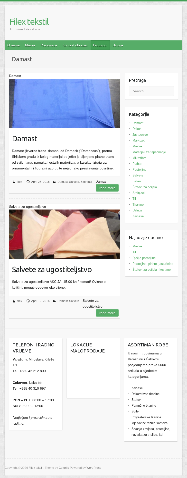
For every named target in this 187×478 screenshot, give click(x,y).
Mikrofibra (139, 158)
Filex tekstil (28, 21)
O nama (13, 45)
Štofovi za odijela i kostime (151, 269)
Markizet (138, 140)
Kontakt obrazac (75, 45)
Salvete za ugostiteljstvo (52, 269)
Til (134, 199)
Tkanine (138, 204)
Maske (30, 45)
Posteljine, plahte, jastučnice (152, 264)
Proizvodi (100, 45)
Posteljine (139, 169)
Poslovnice (49, 45)
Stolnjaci (86, 182)
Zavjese (138, 216)
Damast (24, 138)
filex (19, 182)
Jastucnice (140, 134)
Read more (107, 188)
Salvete (74, 182)
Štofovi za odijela (144, 187)
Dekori (136, 129)
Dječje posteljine (144, 258)
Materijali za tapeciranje (149, 152)
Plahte (136, 164)
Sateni (136, 181)
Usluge (117, 45)
